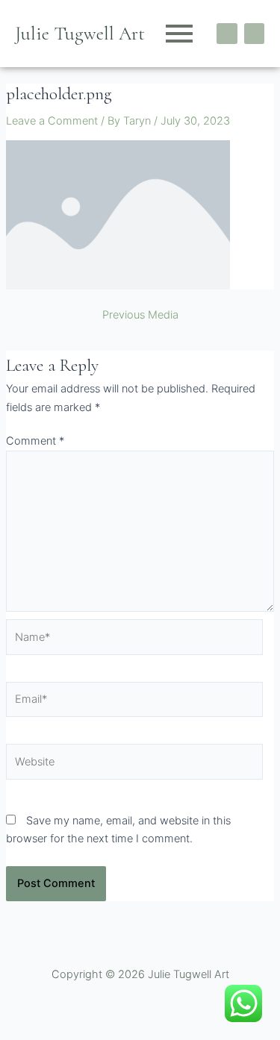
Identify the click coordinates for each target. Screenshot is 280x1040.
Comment (35, 441)
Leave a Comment (52, 121)
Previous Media (140, 315)
